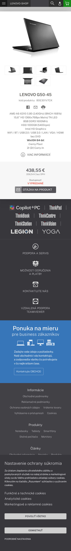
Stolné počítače (28, 436)
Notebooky (21, 431)
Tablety (35, 431)
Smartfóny (50, 431)
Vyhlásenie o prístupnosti (29, 413)
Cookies (52, 413)
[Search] (52, 3)
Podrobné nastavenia (18, 539)
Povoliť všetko (35, 516)
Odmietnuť (35, 530)
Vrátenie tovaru (52, 407)
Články (35, 448)
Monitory (46, 436)
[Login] (59, 3)
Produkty (35, 425)
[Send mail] (35, 107)
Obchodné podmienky (35, 396)
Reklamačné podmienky (35, 401)
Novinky (43, 454)
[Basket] (67, 3)
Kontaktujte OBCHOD (28, 371)
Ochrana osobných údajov (25, 407)
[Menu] (3, 3)
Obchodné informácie (22, 454)
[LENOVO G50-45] (35, 38)
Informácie (35, 390)
